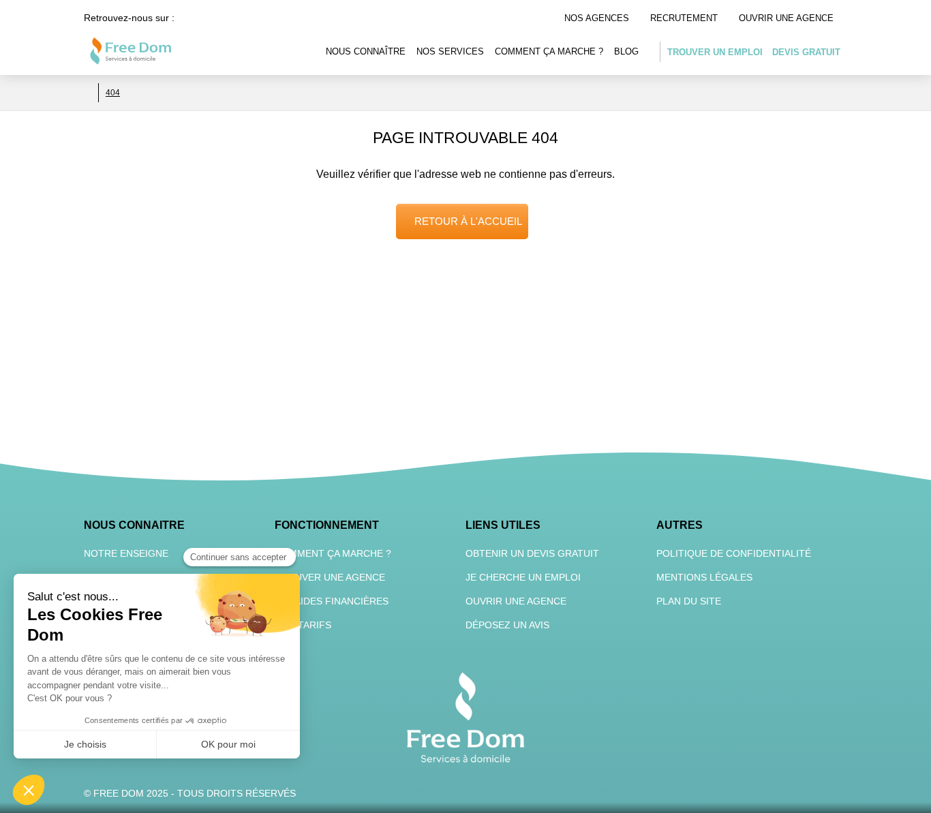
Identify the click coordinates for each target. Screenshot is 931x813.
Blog (626, 51)
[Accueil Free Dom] (88, 92)
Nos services (450, 51)
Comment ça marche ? (549, 51)
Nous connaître (366, 51)
